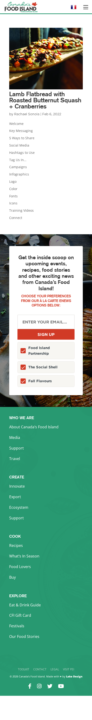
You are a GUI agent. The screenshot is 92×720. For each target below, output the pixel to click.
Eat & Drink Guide (25, 605)
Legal (54, 669)
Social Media (19, 145)
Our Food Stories (24, 636)
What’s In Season (24, 556)
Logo (13, 181)
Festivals (16, 626)
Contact (39, 669)
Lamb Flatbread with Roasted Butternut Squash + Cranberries (45, 100)
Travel (14, 458)
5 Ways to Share (21, 138)
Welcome (16, 123)
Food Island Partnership (39, 350)
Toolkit (23, 669)
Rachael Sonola (26, 114)
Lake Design (74, 676)
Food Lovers (20, 566)
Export (15, 496)
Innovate (17, 486)
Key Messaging (21, 130)
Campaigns (18, 167)
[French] (73, 8)
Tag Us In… (17, 160)
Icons (13, 203)
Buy (12, 577)
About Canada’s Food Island (34, 427)
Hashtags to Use (22, 152)
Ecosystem (18, 507)
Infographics (19, 174)
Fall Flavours (40, 381)
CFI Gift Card (20, 615)
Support (16, 448)
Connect (15, 217)
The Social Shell (43, 367)
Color (13, 189)
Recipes (16, 545)
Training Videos (21, 210)
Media (14, 437)
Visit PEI (68, 669)
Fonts (13, 196)
